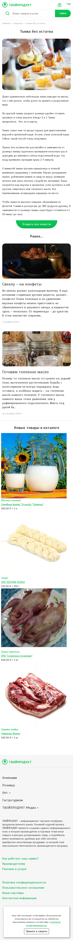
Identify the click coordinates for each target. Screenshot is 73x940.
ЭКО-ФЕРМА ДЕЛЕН (13, 582)
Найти (63, 13)
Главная (6, 23)
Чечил (4, 578)
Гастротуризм (12, 800)
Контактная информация (19, 898)
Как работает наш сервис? (20, 858)
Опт (5, 793)
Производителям (13, 864)
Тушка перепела (10, 651)
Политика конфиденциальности (24, 882)
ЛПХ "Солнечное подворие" (17, 655)
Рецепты (18, 23)
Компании (9, 778)
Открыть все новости (36, 224)
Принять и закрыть (36, 931)
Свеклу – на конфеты (22, 284)
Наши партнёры (13, 893)
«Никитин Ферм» (10, 733)
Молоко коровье (11, 500)
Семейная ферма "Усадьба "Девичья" (22, 504)
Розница (8, 785)
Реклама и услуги (14, 869)
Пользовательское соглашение (23, 888)
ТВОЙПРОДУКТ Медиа (19, 808)
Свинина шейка (9, 729)
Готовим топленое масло (25, 371)
